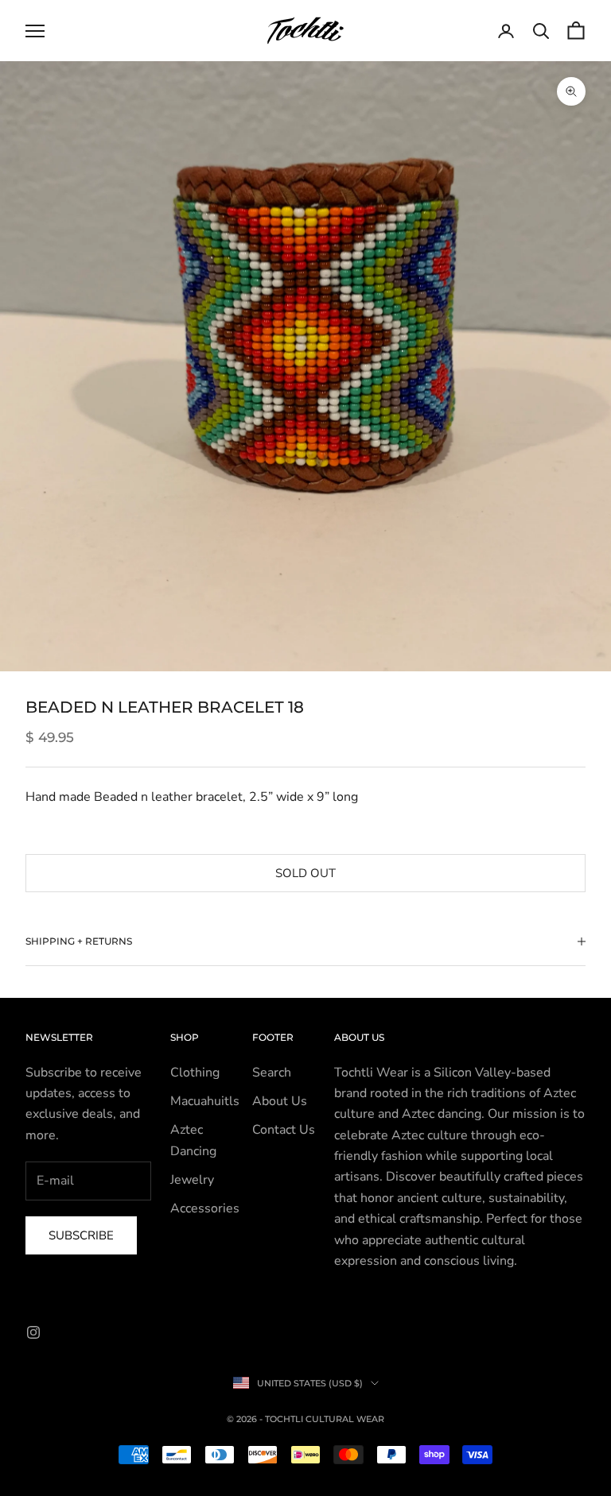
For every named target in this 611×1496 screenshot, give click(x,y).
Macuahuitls (204, 1101)
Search (271, 1072)
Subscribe (81, 1235)
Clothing (195, 1072)
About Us (279, 1101)
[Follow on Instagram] (33, 1332)
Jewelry (192, 1180)
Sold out (305, 873)
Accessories (204, 1208)
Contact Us (283, 1129)
